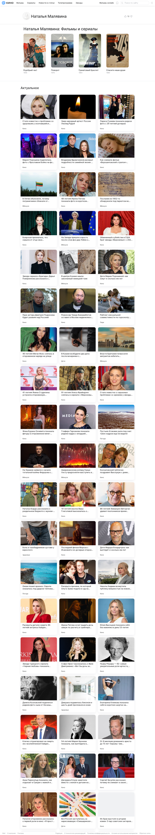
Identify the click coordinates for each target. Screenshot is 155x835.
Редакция (58, 833)
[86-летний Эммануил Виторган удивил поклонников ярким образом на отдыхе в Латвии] (116, 500)
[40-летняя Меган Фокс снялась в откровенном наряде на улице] (39, 345)
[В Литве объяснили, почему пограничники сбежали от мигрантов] (39, 190)
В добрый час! (30, 70)
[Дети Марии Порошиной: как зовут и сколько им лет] (116, 268)
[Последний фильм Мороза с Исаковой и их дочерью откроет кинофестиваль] (77, 539)
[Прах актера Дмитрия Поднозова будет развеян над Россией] (39, 307)
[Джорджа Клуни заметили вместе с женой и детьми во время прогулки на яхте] (77, 772)
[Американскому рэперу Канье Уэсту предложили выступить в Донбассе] (77, 462)
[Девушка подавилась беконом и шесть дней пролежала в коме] (77, 694)
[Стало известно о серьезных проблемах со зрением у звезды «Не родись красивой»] (116, 384)
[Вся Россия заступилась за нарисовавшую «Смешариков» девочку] (77, 810)
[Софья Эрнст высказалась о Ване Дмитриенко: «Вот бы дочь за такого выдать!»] (77, 655)
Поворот (55, 70)
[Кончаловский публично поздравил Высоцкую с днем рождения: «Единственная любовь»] (116, 462)
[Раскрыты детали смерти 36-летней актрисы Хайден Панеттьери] (39, 617)
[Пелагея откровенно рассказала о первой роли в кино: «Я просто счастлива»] (39, 810)
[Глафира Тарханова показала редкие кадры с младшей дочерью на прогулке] (77, 423)
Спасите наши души (115, 70)
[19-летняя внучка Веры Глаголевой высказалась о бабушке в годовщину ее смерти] (77, 500)
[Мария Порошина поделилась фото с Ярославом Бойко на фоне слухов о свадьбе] (39, 151)
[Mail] (3, 3)
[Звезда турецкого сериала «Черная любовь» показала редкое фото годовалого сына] (39, 655)
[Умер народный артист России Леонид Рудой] (77, 113)
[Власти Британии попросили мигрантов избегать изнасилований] (116, 345)
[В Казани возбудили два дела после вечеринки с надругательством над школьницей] (77, 345)
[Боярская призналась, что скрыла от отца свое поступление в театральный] (39, 229)
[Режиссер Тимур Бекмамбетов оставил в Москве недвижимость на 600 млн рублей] (77, 307)
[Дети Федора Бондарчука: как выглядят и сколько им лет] (116, 539)
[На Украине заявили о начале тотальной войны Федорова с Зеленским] (39, 462)
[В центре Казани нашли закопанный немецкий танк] (77, 268)
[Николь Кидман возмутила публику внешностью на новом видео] (116, 578)
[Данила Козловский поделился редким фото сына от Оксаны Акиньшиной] (39, 694)
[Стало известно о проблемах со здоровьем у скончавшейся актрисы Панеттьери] (39, 113)
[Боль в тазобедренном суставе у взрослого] (39, 539)
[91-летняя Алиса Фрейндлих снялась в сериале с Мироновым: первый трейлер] (77, 384)
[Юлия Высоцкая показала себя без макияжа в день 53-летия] (116, 617)
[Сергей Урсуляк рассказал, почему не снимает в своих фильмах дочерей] (116, 772)
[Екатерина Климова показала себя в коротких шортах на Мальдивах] (116, 694)
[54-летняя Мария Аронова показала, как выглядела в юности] (77, 733)
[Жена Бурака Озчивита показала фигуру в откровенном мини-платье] (39, 423)
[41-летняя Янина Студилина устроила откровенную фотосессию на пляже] (39, 384)
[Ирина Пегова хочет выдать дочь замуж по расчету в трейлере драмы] (77, 617)
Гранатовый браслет (89, 70)
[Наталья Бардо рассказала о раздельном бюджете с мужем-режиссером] (39, 500)
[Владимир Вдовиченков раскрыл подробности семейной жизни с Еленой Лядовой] (77, 151)
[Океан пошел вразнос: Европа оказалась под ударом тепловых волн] (39, 578)
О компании (11, 833)
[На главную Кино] (9, 3)
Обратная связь (145, 833)
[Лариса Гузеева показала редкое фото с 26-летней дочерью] (116, 113)
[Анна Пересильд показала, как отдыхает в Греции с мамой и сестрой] (39, 772)
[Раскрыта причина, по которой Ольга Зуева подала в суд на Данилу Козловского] (77, 578)
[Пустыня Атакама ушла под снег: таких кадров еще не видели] (116, 423)
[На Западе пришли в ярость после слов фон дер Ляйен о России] (77, 229)
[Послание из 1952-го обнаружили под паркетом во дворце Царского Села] (116, 190)
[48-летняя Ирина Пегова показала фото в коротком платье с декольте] (77, 190)
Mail (3, 833)
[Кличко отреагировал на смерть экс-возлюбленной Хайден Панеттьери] (39, 733)
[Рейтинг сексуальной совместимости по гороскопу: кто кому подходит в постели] (116, 307)
